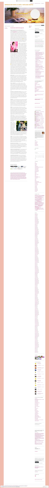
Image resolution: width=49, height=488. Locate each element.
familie (38, 202)
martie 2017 (36, 309)
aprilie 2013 (36, 351)
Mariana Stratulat (37, 123)
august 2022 (36, 254)
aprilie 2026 (36, 217)
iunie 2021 (36, 264)
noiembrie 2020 (36, 270)
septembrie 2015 (36, 325)
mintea (23, 176)
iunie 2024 (36, 236)
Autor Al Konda (36, 405)
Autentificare (36, 142)
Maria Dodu (37, 113)
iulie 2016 (36, 316)
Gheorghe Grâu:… (38, 111)
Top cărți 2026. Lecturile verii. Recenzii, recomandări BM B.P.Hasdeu (39, 436)
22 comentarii (6, 28)
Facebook (36, 451)
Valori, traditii (17, 173)
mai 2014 (36, 339)
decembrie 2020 (36, 269)
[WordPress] (35, 476)
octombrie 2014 (36, 335)
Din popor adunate (37, 170)
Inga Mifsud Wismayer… (38, 119)
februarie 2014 (36, 342)
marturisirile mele (36, 413)
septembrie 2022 (36, 253)
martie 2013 (36, 352)
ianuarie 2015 (36, 332)
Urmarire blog (37, 28)
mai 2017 (36, 307)
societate (37, 208)
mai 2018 (36, 296)
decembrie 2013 (36, 344)
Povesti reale (14, 173)
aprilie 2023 (36, 247)
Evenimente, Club (36, 171)
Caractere (36, 164)
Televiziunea (19, 178)
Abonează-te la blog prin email (39, 458)
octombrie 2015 (36, 324)
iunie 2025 (36, 225)
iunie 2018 (36, 295)
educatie (13, 175)
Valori (38, 209)
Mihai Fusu (21, 176)
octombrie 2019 (36, 282)
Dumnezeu (11, 175)
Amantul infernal (36, 82)
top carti (23, 178)
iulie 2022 (36, 255)
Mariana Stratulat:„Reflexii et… (39, 114)
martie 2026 (36, 218)
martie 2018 (36, 298)
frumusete (22, 175)
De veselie (38, 382)
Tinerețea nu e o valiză (37, 60)
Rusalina (13, 159)
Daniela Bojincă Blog (37, 416)
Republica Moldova (24, 177)
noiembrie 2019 (36, 281)
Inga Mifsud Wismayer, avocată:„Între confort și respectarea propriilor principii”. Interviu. (39, 55)
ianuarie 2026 (36, 220)
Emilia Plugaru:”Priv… (38, 118)
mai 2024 (36, 237)
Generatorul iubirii (39, 369)
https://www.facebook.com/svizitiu (38, 107)
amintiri (36, 195)
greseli (25, 175)
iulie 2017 (36, 305)
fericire (43, 202)
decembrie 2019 (36, 280)
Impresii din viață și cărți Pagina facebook (39, 99)
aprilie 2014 (36, 340)
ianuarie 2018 (36, 300)
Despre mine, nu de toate (37, 3)
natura (11, 177)
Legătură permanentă (17, 179)
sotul (10, 178)
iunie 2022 (36, 256)
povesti (20, 177)
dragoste (37, 200)
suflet (12, 178)
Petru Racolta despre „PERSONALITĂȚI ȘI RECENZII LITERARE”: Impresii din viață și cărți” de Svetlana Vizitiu (39, 76)
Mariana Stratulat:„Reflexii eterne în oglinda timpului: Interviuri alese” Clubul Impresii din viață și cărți (39, 59)
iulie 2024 (36, 235)
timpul (21, 178)
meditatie (19, 176)
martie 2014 (36, 341)
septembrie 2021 (36, 262)
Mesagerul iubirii (39, 380)
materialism (15, 176)
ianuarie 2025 (36, 230)
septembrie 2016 (36, 314)
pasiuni (18, 177)
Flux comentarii (36, 144)
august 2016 (36, 315)
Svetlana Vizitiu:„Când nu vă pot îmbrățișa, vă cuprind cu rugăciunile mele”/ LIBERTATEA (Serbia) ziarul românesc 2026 (39, 53)
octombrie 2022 (36, 252)
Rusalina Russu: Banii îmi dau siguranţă (17, 27)
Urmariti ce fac (37, 32)
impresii (38, 203)
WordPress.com (36, 145)
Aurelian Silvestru (23, 173)
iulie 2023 (36, 244)
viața (14, 179)
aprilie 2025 (36, 227)
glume (23, 175)
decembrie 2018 (36, 291)
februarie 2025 (36, 229)
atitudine (38, 195)
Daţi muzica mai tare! (37, 89)
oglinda (12, 177)
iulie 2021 (36, 263)
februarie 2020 (36, 278)
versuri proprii (36, 190)
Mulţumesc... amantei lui (37, 84)
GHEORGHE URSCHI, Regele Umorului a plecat (39, 440)
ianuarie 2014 (36, 343)
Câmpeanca (36, 398)
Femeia (18, 175)
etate (41, 201)
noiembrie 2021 (36, 260)
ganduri (36, 203)
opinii (35, 179)
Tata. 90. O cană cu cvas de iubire (38, 68)
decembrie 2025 (36, 221)
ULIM (13, 179)
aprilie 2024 (36, 238)
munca (25, 176)
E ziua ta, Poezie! (37, 51)
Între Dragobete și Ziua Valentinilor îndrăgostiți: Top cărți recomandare (38, 443)
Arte (21, 173)
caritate (35, 165)
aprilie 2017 (36, 308)
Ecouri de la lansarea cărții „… (40, 393)
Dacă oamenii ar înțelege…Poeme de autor (39, 67)
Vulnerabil (36, 191)
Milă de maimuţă (36, 90)
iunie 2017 (36, 306)
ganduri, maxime (36, 174)
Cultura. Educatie (37, 199)
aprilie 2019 (36, 287)
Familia (16, 175)
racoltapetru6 (42, 365)
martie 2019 (36, 288)
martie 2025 (36, 228)
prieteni (21, 177)
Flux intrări (36, 143)
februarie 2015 (36, 331)
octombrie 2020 (36, 271)
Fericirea (20, 175)
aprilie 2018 (36, 297)
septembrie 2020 (36, 272)
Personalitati (11, 173)
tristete (24, 178)
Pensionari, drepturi (37, 181)
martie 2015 (36, 330)
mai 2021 (36, 265)
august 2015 (36, 326)
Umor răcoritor (38, 378)
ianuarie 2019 (36, 290)
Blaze (35, 407)
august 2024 (36, 234)
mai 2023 (36, 246)
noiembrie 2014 (36, 334)
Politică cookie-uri (18, 486)
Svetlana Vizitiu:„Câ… (38, 114)
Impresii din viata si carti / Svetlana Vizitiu (19, 4)
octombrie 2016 (36, 313)
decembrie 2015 (36, 322)
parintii (16, 177)
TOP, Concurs (36, 188)
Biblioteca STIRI (37, 103)
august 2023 (36, 243)
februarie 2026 (36, 219)
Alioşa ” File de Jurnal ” (37, 406)
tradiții (36, 209)
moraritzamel (36, 414)
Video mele (42, 3)
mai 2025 (36, 226)
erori (15, 175)
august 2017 (36, 304)
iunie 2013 (36, 349)
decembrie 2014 (36, 333)
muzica (35, 178)
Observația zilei (39, 365)
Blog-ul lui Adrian (36, 404)
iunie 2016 (36, 317)
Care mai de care (39, 363)
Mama (13, 176)
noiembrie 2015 (36, 323)
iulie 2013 (36, 348)
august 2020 (36, 273)
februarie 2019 (36, 289)
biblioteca (36, 163)
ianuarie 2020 (36, 279)
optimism (15, 177)
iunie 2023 (36, 245)
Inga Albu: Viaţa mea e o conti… (40, 119)
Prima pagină (32, 3)
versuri (43, 209)
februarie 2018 (36, 299)
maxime (17, 176)
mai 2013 (36, 350)
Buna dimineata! (36, 403)
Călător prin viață (36, 415)
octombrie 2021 (36, 261)
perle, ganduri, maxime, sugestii (38, 182)
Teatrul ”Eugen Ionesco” (15, 178)
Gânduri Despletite (37, 420)
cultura (40, 198)
